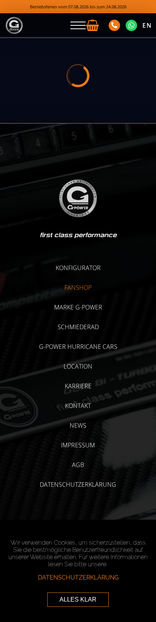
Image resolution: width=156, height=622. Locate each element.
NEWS (78, 425)
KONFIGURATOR (78, 268)
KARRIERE (78, 386)
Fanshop (78, 287)
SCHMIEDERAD (78, 327)
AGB (78, 465)
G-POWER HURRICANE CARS (78, 346)
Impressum (78, 445)
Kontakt (78, 406)
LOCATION (78, 366)
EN (147, 25)
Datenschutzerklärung (78, 484)
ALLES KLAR (78, 599)
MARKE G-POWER (78, 307)
